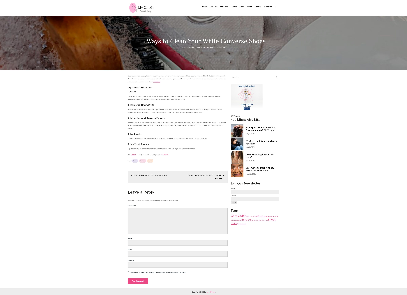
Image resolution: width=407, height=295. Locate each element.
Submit (234, 203)
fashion (142, 161)
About (249, 7)
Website (131, 260)
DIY (273, 216)
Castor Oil (254, 216)
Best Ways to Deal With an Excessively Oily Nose (260, 169)
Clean (135, 161)
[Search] (275, 6)
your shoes (156, 82)
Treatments (243, 223)
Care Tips (249, 216)
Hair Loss (253, 220)
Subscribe (268, 7)
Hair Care (213, 7)
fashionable (234, 220)
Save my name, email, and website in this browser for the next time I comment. (158, 272)
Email (130, 249)
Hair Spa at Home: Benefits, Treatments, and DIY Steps (260, 129)
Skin (234, 223)
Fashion (234, 7)
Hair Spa (258, 220)
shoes (150, 161)
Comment (132, 206)
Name (130, 238)
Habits (239, 220)
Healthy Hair (264, 220)
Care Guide (238, 215)
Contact (258, 7)
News (242, 7)
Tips (238, 223)
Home (204, 7)
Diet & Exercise (268, 216)
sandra (133, 154)
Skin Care (224, 7)
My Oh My (211, 292)
